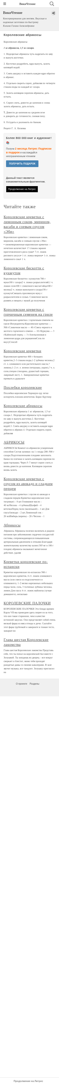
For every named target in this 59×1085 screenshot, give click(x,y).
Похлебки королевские (23, 387)
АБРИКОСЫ (14, 442)
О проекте (21, 683)
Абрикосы (12, 525)
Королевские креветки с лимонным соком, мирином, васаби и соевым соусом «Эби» (27, 224)
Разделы (34, 683)
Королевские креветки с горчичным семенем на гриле (28, 312)
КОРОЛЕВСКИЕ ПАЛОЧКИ (27, 603)
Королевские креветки (22, 350)
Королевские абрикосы (23, 405)
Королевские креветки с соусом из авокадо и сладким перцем (28, 483)
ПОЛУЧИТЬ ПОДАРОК (22, 163)
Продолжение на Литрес (22, 189)
